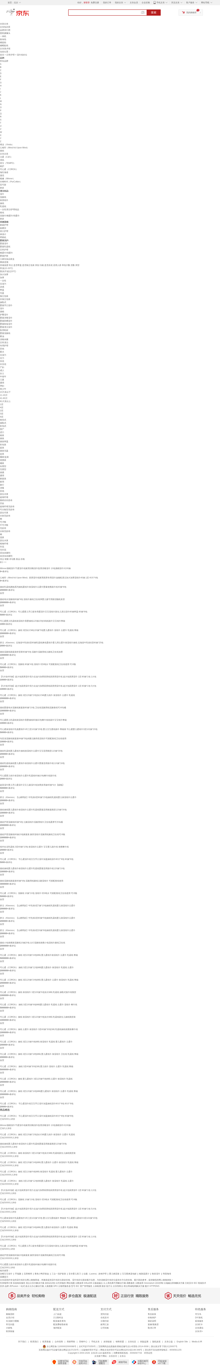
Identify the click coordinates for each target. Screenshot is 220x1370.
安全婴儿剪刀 (75, 1274)
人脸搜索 (49, 1286)
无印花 (3, 550)
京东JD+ (199, 1331)
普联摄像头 (5, 33)
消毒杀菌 (4, 339)
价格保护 (152, 1317)
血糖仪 (3, 228)
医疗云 (109, 1286)
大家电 (9, 1328)
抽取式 (3, 302)
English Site (182, 1341)
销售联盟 (120, 1341)
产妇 (2, 367)
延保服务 (199, 1321)
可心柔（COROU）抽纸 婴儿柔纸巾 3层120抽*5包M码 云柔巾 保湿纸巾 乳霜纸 (36, 1079)
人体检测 (97, 1286)
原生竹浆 (4, 512)
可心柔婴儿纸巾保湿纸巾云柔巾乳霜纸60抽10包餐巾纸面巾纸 (28, 775)
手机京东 (160, 2)
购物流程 (10, 1314)
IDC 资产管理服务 (84, 1286)
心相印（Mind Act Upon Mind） (14, 147)
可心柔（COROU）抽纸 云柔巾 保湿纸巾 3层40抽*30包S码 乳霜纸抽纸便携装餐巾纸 (39, 1029)
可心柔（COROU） (9, 169)
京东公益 (168, 1341)
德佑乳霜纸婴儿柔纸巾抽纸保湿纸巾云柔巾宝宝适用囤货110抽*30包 (31, 751)
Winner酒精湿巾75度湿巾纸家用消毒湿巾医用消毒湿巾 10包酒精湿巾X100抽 (35, 568)
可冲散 (3, 522)
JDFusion (13, 1286)
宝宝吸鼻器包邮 (129, 1274)
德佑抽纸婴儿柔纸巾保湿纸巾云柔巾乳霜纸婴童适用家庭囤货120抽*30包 (33, 809)
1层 (1, 404)
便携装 (3, 460)
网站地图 (71, 1283)
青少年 (3, 389)
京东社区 (132, 1341)
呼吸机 (3, 237)
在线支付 (105, 1317)
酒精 (2, 311)
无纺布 (3, 528)
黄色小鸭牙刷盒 (42, 1274)
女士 (2, 373)
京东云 (123, 1356)
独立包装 (4, 296)
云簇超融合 (97, 1283)
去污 (2, 358)
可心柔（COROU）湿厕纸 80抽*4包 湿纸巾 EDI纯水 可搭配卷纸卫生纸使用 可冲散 (38, 664)
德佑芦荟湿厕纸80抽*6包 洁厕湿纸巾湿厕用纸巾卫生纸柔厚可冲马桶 (31, 822)
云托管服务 (61, 1283)
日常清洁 (4, 342)
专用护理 (4, 345)
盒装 (2, 454)
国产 (2, 429)
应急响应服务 (19, 1283)
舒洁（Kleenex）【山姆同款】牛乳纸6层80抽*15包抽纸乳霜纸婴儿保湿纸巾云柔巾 (38, 797)
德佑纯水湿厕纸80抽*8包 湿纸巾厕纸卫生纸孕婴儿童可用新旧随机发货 (32, 599)
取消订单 (152, 1328)
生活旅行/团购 (12, 1321)
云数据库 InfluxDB (83, 1283)
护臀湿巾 (4, 314)
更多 (2, 188)
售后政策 (152, 1314)
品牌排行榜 (5, 30)
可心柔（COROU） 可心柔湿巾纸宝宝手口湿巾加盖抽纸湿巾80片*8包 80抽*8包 (36, 859)
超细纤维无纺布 (7, 506)
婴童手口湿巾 (6, 305)
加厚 (2, 277)
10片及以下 (5, 392)
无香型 (3, 469)
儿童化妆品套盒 (7, 259)
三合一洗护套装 (59, 1274)
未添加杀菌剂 (6, 556)
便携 (2, 472)
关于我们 (22, 1341)
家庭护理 (4, 225)
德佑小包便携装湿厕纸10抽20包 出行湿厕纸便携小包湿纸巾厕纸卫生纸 (32, 943)
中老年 (3, 376)
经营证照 (148, 1353)
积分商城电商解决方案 (134, 1286)
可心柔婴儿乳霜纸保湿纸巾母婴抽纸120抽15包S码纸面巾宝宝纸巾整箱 (32, 621)
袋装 (2, 438)
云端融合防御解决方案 (174, 1283)
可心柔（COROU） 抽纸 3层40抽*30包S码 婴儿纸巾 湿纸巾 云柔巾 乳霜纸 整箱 (36, 1066)
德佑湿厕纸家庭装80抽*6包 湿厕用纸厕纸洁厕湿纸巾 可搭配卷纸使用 (31, 881)
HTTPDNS (154, 1286)
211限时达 (58, 1317)
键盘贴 (3, 42)
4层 (1, 407)
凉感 (2, 287)
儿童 (2, 379)
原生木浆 (4, 494)
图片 (147, 1286)
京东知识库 (5, 27)
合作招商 (59, 1341)
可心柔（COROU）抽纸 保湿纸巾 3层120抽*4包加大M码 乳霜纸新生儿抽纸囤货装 (38, 1017)
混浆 (2, 537)
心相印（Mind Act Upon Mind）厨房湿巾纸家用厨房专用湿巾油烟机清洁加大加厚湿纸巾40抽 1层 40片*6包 (49, 577)
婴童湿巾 (4, 243)
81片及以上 (5, 401)
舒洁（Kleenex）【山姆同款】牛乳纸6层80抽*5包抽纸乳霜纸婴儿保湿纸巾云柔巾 (37, 918)
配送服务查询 (59, 1321)
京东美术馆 (5, 48)
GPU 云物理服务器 (62, 1286)
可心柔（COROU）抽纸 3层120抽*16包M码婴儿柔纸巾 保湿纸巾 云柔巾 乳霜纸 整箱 (39, 1091)
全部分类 (4, 24)
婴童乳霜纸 (5, 246)
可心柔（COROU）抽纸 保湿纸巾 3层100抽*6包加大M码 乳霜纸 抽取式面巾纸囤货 (38, 992)
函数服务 (130, 1283)
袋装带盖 (4, 441)
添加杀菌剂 (5, 553)
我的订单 (107, 2)
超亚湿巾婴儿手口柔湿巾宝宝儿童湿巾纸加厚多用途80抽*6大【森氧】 (32, 785)
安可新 (3, 185)
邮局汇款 (105, 1324)
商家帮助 (71, 1341)
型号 (73, 1286)
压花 (2, 361)
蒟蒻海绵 (167, 1274)
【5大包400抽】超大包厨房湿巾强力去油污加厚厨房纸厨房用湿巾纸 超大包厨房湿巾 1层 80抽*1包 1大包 (48, 676)
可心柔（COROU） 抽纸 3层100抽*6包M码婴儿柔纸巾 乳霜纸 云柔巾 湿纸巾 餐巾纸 (38, 1004)
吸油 (2, 336)
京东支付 (113, 1356)
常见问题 (10, 1324)
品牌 (7, 1286)
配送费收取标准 (60, 1324)
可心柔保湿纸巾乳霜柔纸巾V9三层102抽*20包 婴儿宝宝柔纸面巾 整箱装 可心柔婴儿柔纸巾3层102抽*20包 (48, 729)
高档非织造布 (6, 500)
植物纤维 (4, 543)
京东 (29, 14)
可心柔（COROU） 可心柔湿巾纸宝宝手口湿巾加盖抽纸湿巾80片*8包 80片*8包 (36, 1103)
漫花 (2, 175)
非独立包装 (5, 299)
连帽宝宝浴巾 (6, 1274)
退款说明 (152, 1321)
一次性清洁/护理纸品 (9, 209)
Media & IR (197, 1341)
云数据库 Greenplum (145, 1283)
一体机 (3, 36)
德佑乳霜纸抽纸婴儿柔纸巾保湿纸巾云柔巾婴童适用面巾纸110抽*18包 (32, 763)
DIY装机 (199, 1317)
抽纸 (2, 203)
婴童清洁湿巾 (6, 327)
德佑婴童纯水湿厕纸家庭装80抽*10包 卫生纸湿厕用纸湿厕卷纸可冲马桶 (33, 707)
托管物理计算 (6, 1283)
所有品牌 (4, 61)
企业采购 (146, 2)
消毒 (2, 488)
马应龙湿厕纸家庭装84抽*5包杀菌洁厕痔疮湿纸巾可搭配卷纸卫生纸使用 (33, 738)
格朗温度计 (144, 1274)
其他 (2, 349)
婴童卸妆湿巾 (6, 324)
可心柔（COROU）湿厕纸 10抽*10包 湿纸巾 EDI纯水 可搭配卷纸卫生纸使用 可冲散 (38, 893)
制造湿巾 (156, 1274)
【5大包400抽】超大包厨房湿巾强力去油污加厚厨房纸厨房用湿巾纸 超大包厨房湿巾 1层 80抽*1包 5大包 (48, 686)
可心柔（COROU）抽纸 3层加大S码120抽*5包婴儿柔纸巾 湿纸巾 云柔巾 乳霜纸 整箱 (39, 630)
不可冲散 (4, 525)
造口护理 (4, 231)
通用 (2, 383)
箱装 (2, 435)
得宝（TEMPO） (7, 163)
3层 (1, 413)
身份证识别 (50, 1283)
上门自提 (57, 1314)
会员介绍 (10, 1317)
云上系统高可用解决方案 (114, 1283)
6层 (1, 417)
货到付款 (105, 1314)
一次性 (3, 280)
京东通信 (199, 1328)
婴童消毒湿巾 (6, 318)
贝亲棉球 (28, 1274)
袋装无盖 (4, 451)
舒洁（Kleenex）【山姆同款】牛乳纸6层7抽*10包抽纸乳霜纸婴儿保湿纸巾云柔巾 (37, 905)
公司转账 (105, 1328)
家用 (2, 482)
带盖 (2, 290)
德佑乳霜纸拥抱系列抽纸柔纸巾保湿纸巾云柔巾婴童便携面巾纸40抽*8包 (33, 587)
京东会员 (134, 2)
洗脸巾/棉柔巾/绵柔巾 (10, 215)
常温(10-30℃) (6, 268)
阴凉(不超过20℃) (8, 271)
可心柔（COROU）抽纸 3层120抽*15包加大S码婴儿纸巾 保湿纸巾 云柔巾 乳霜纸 (37, 695)
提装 (2, 448)
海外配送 (57, 1328)
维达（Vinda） (7, 144)
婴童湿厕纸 (5, 333)
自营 (2, 593)
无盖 (2, 293)
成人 (2, 370)
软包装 (3, 444)
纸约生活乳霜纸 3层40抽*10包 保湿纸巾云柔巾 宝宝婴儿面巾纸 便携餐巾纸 (34, 847)
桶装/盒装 (4, 457)
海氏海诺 (4, 172)
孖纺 (2, 503)
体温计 (3, 234)
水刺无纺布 (5, 516)
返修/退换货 (153, 1324)
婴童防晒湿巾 (6, 321)
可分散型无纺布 (7, 509)
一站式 (22, 1286)
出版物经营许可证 (89, 1350)
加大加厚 (4, 274)
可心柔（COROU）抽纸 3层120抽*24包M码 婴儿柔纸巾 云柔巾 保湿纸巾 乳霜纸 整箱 (39, 980)
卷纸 (2, 212)
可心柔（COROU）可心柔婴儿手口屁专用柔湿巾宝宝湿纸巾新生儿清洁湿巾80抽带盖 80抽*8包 (43, 611)
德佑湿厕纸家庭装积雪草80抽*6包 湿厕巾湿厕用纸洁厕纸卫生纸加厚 (31, 652)
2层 (1, 410)
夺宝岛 (198, 1314)
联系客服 (10, 1331)
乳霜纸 (3, 206)
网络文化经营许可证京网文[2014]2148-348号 (121, 1350)
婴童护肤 (4, 256)
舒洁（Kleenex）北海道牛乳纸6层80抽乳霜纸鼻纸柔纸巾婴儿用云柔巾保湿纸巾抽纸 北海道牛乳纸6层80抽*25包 (51, 642)
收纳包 (3, 39)
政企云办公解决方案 (34, 1286)
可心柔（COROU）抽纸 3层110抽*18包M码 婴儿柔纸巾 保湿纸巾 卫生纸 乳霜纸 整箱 (39, 1054)
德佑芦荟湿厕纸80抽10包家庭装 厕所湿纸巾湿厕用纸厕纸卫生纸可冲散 (32, 834)
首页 (2, 55)
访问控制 (159, 1283)
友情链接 (107, 1341)
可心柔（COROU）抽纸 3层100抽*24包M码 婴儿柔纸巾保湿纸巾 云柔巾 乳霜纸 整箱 (39, 955)
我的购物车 (191, 12)
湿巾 (2, 194)
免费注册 (95, 2)
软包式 (3, 426)
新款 (104, 1286)
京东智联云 (118, 1286)
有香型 (3, 466)
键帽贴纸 (4, 45)
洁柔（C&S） (6, 157)
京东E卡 (199, 1324)
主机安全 (189, 1283)
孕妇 (2, 386)
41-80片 (4, 398)
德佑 (2, 151)
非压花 (3, 364)
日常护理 (10, 55)
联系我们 (34, 1341)
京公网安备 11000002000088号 (61, 1346)
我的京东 (119, 2)
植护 (2, 166)
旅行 (2, 485)
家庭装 (3, 478)
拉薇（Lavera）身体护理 (95, 1274)
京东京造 (4, 154)
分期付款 (105, 1321)
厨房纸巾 (4, 200)
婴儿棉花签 (114, 1274)
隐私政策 (156, 1341)
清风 (2, 160)
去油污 (3, 284)
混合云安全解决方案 (35, 1283)
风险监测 (144, 1341)
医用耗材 (4, 330)
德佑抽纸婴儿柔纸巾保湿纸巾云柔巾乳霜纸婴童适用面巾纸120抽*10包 (32, 868)
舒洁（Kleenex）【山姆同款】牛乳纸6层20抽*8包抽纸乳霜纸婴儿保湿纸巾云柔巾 (37, 930)
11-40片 (4, 395)
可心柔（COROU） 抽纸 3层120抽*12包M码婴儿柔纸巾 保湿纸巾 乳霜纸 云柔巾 (37, 967)
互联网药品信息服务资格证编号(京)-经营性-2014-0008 (123, 1346)
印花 (2, 547)
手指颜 (18, 1274)
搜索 (153, 12)
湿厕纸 (3, 197)
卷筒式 (3, 420)
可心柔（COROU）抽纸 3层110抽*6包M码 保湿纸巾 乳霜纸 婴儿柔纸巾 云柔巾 (36, 1042)
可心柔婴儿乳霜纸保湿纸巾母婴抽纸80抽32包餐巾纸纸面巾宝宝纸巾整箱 (33, 720)
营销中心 (83, 1341)
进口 (2, 432)
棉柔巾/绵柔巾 (6, 253)
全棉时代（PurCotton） (11, 181)
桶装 (2, 463)
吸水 (2, 352)
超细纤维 (4, 497)
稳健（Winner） (7, 178)
